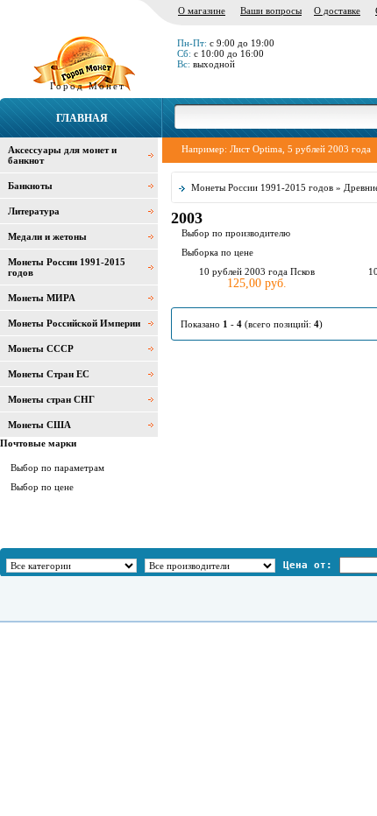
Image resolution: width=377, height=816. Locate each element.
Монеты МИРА (41, 297)
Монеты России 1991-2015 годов (262, 187)
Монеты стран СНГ (51, 399)
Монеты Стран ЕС (48, 374)
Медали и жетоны (47, 236)
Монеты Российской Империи (74, 323)
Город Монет (87, 86)
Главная (82, 118)
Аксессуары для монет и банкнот (62, 154)
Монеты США (39, 424)
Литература (34, 211)
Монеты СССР (41, 348)
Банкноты (30, 185)
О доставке (337, 10)
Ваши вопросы (271, 10)
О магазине (201, 10)
